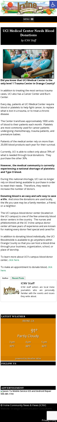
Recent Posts (18, 278)
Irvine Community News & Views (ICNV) (24, 405)
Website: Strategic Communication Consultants (26, 408)
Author (5, 278)
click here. (14, 260)
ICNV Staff (30, 40)
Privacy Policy (49, 420)
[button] (53, 4)
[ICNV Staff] (8, 291)
